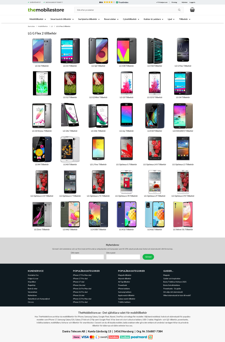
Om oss (31, 302)
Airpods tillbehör (124, 278)
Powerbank (122, 285)
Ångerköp (31, 285)
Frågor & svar (33, 278)
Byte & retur (32, 289)
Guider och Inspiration (171, 278)
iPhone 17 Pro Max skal (82, 275)
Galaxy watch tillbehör (126, 299)
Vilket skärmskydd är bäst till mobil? (177, 295)
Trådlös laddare (124, 302)
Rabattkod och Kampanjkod (39, 299)
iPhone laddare (124, 289)
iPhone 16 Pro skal (80, 292)
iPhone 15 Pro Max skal (82, 299)
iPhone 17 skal (78, 282)
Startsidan (31, 26)
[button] (114, 2)
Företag (174, 2)
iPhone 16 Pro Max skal (82, 289)
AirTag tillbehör (124, 282)
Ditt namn (75, 253)
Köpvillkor (32, 282)
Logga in (192, 2)
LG (52, 26)
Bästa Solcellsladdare (171, 285)
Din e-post (110, 253)
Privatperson (162, 2)
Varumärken (32, 292)
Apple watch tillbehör (126, 295)
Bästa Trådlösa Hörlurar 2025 (174, 282)
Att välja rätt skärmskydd (173, 292)
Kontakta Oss (33, 275)
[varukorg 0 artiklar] (192, 10)
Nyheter (185, 2)
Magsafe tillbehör (124, 275)
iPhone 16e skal (79, 285)
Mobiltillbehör (43, 26)
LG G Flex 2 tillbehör (63, 26)
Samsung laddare (124, 292)
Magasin (166, 275)
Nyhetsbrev (32, 295)
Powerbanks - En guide (172, 289)
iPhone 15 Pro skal (80, 302)
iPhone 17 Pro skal (80, 278)
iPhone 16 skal (78, 295)
